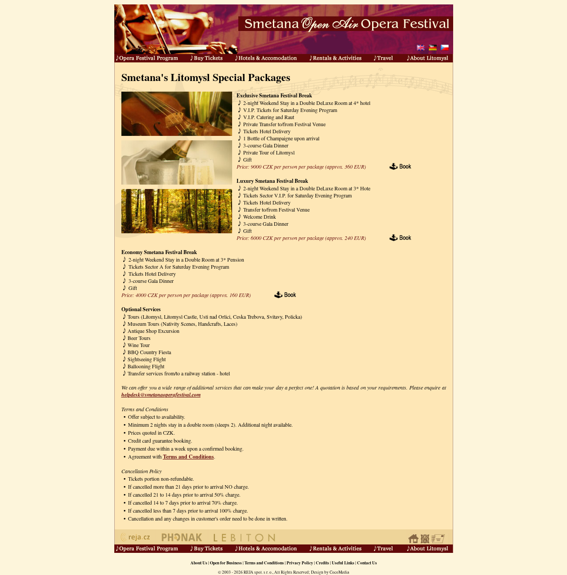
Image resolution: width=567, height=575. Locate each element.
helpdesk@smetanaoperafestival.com (161, 394)
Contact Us (367, 563)
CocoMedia (339, 572)
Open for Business (226, 563)
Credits (322, 563)
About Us (198, 563)
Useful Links (343, 563)
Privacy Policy (300, 563)
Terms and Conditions (188, 456)
